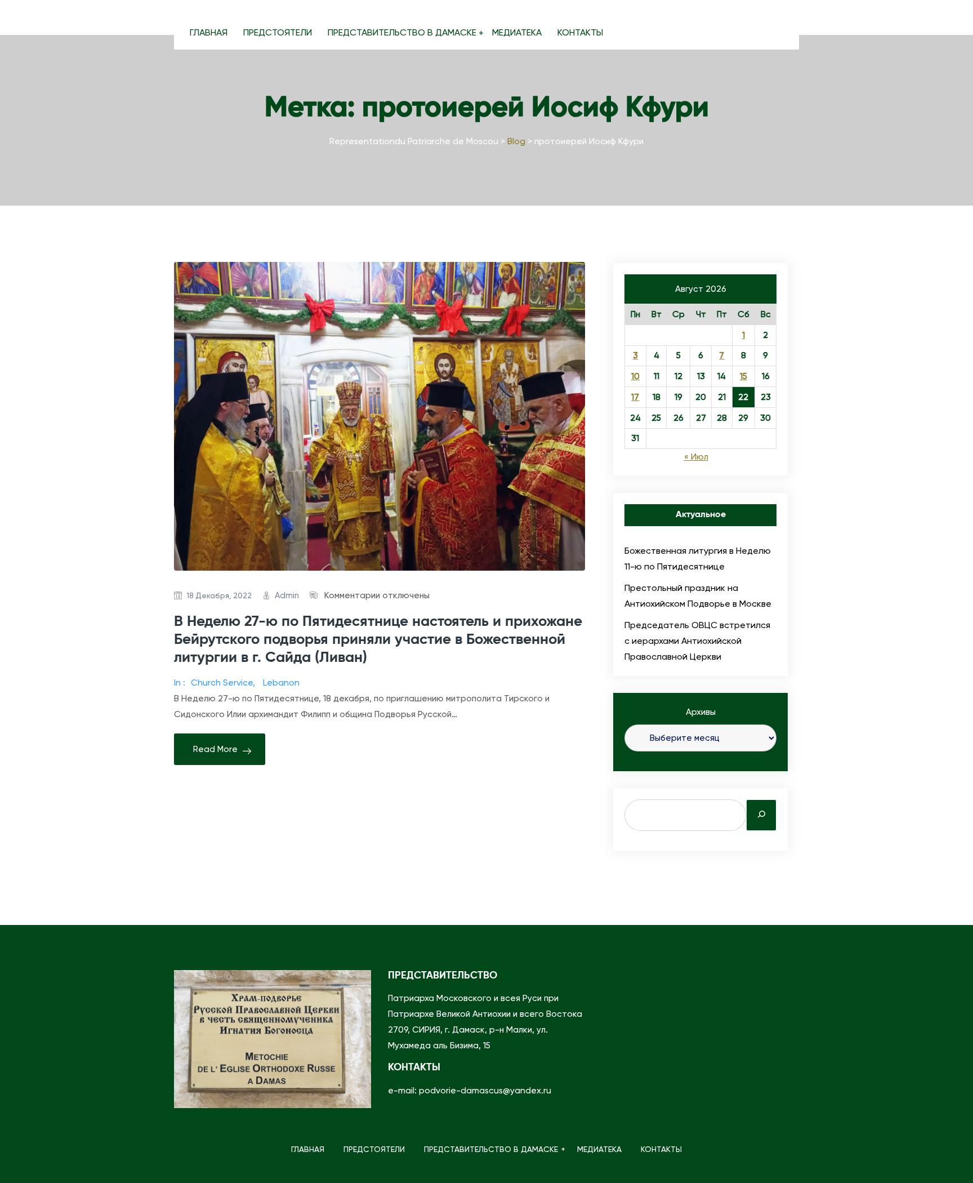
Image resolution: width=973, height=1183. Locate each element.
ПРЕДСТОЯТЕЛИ (277, 32)
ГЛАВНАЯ (208, 32)
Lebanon (281, 683)
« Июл (696, 457)
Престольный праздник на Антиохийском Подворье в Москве (697, 595)
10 (635, 376)
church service (222, 683)
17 (635, 397)
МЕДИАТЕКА (517, 32)
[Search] (761, 815)
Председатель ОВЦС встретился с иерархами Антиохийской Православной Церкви (697, 641)
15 (743, 376)
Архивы (701, 712)
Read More (215, 749)
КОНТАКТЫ (580, 32)
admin (287, 595)
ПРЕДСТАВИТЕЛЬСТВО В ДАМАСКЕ (402, 32)
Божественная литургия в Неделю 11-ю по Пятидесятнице (697, 558)
